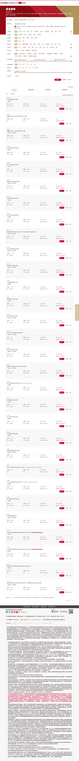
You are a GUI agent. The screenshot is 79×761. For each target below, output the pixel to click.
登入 (20, 2)
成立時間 (9, 76)
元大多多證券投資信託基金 (12, 98)
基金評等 (9, 67)
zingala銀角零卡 (20, 623)
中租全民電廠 (14, 623)
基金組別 (9, 53)
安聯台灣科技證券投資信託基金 (13, 181)
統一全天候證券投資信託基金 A (13, 498)
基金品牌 (9, 44)
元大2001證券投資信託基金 (12, 416)
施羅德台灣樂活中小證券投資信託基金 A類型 (16, 130)
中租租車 (31, 623)
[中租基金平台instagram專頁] (14, 612)
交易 (61, 108)
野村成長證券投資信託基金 (12, 298)
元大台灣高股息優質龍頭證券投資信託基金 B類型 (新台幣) (25, 548)
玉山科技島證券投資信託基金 (19, 382)
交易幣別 (9, 31)
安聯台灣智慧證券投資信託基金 (13, 450)
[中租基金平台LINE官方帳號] (9, 612)
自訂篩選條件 (10, 19)
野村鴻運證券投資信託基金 (12, 265)
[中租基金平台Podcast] (17, 612)
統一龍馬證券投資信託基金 (12, 197)
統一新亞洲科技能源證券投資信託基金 (15, 332)
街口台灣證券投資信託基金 (12, 315)
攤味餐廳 (50, 623)
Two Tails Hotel (39, 623)
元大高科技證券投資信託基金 (13, 147)
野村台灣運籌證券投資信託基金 (21, 231)
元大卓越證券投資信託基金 (12, 433)
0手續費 (9, 101)
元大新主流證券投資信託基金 (13, 214)
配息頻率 (9, 37)
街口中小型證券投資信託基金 (13, 248)
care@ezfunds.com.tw (35, 619)
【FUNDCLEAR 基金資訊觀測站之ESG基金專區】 (32, 743)
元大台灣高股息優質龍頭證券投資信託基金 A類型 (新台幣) (25, 532)
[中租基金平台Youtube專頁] (12, 612)
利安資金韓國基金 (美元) (12, 515)
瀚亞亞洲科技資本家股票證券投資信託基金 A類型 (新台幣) (19, 565)
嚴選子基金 (14, 132)
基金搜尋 (9, 23)
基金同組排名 (10, 59)
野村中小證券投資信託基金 (12, 349)
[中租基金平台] (9, 3)
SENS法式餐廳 (26, 623)
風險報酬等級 (10, 64)
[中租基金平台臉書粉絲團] (7, 612)
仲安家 (35, 623)
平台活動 (9, 50)
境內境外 (9, 41)
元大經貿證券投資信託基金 (12, 281)
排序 (13, 93)
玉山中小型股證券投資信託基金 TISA (24, 466)
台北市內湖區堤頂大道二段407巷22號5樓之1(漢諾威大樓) (54, 619)
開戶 (24, 2)
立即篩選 (57, 79)
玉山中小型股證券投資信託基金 (22, 481)
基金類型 (9, 34)
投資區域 (9, 47)
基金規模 (9, 70)
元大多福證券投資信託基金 (12, 399)
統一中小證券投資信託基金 (12, 164)
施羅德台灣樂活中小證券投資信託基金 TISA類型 (17, 115)
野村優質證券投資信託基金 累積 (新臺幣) (24, 582)
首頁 (7, 11)
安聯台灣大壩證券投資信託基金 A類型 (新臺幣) (16, 365)
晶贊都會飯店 (45, 623)
